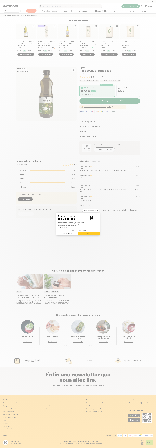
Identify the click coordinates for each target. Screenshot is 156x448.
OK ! (88, 233)
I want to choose (67, 233)
